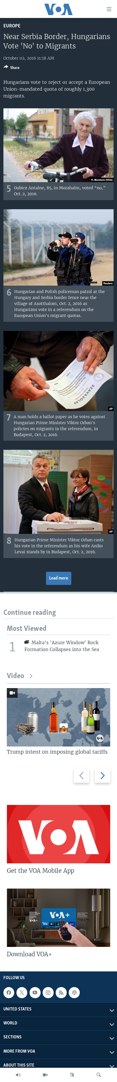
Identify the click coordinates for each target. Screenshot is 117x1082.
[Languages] (71, 1075)
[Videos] (45, 1075)
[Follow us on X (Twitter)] (21, 992)
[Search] (98, 1075)
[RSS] (61, 992)
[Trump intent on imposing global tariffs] (58, 717)
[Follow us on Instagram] (48, 992)
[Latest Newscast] (18, 1075)
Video (15, 676)
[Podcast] (74, 992)
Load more (58, 578)
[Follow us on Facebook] (8, 992)
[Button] (12, 68)
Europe (11, 26)
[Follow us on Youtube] (35, 992)
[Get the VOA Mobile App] (58, 834)
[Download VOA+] (58, 917)
